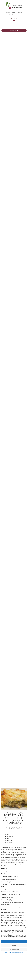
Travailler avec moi (13, 14)
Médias (20, 12)
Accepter (14, 941)
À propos (14, 12)
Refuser (14, 945)
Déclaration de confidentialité (17, 952)
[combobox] (14, 25)
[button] (26, 927)
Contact (8, 12)
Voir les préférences (14, 949)
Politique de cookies (7, 952)
